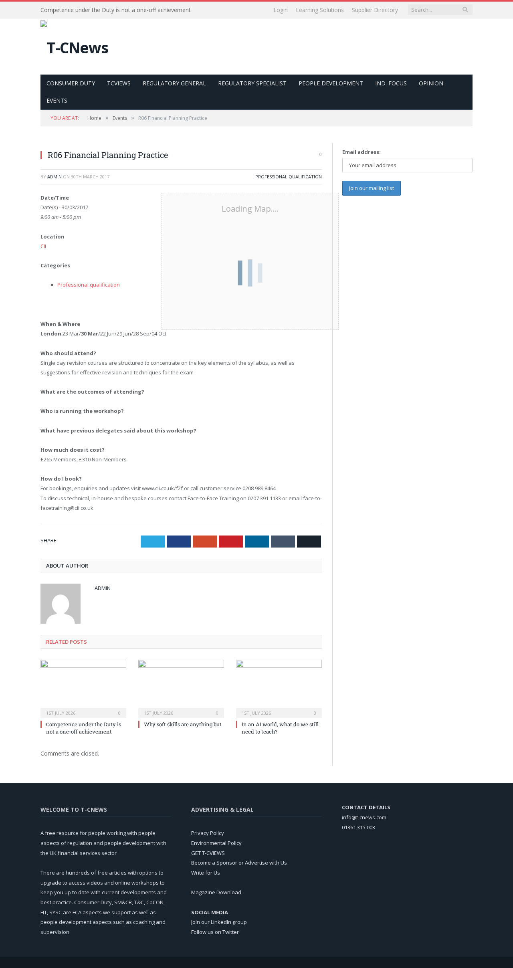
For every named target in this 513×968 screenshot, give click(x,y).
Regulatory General (174, 83)
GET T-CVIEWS (208, 853)
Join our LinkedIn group (219, 922)
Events (56, 100)
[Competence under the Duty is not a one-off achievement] (83, 688)
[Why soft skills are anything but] (181, 688)
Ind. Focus (391, 83)
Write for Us (205, 872)
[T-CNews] (74, 45)
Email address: (361, 152)
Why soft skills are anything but (183, 724)
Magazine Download (216, 892)
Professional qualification (288, 177)
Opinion (431, 83)
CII (43, 246)
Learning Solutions (320, 10)
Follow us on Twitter (215, 932)
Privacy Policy (207, 833)
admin (54, 177)
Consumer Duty (70, 83)
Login (280, 10)
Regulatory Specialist (252, 83)
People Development (331, 83)
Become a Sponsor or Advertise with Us (239, 862)
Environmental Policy (216, 843)
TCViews (119, 83)
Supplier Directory (375, 10)
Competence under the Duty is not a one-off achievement (115, 10)
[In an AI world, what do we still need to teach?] (279, 688)
